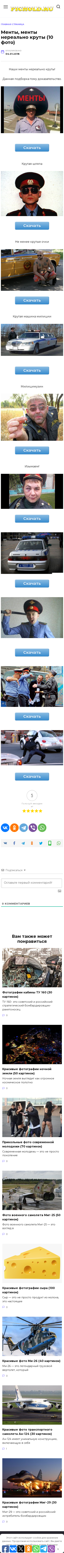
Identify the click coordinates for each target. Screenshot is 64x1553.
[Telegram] (23, 827)
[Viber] (33, 827)
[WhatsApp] (42, 827)
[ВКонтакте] (5, 827)
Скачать (32, 147)
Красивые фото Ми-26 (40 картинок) (31, 1361)
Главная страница (12, 24)
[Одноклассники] (14, 827)
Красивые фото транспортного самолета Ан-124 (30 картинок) (27, 1432)
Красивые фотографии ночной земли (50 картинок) (26, 1071)
